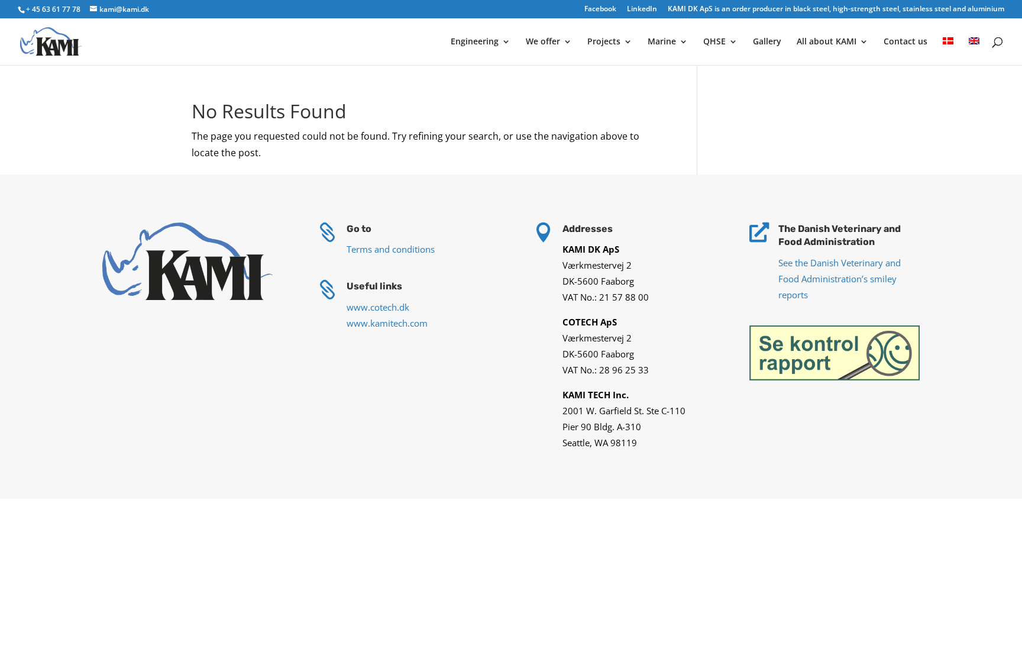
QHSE (714, 42)
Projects (603, 42)
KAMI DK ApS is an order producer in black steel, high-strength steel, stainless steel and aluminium (836, 9)
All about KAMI (826, 42)
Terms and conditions (391, 249)
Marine (662, 42)
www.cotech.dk (378, 307)
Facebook (600, 9)
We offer (543, 42)
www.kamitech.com (387, 323)
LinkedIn (642, 9)
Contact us (905, 42)
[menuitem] (948, 51)
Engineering (475, 42)
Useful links (374, 286)
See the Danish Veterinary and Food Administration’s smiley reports (839, 279)
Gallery (767, 42)
